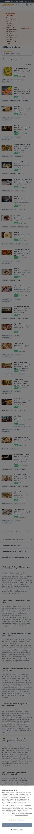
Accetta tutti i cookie (17, 825)
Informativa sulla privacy (21, 815)
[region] (17, 810)
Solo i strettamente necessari (17, 820)
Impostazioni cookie (17, 829)
